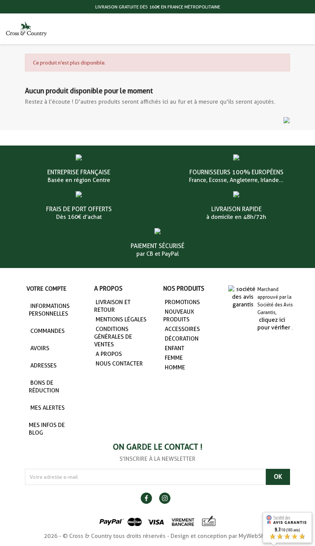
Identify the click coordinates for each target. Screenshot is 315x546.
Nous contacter (119, 363)
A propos (109, 354)
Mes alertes (47, 407)
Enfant (174, 348)
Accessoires (182, 329)
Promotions (182, 302)
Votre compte (46, 288)
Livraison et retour (112, 306)
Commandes (47, 331)
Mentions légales (121, 319)
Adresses (43, 365)
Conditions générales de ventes (113, 337)
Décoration (182, 338)
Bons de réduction (44, 386)
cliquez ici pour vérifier (273, 323)
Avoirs (39, 348)
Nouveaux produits (178, 315)
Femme (174, 357)
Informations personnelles (49, 310)
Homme (175, 367)
